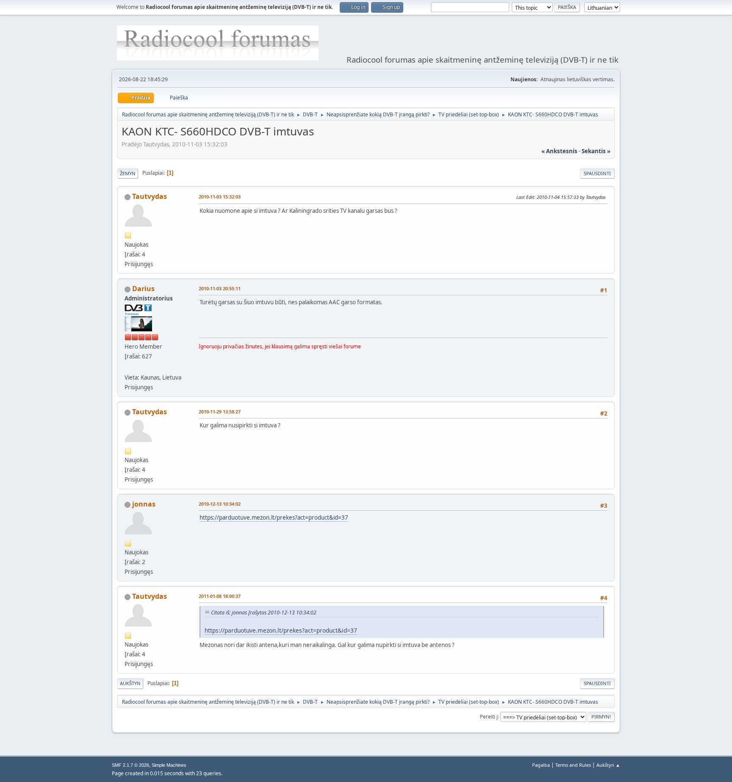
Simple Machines (169, 765)
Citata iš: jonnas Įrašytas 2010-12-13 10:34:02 (263, 612)
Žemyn (128, 173)
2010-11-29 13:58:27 (220, 411)
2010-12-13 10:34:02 (220, 504)
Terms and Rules (573, 765)
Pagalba (541, 765)
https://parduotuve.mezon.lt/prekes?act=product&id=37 (274, 517)
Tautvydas (149, 196)
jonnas (143, 504)
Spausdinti (597, 173)
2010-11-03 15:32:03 (220, 196)
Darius (143, 288)
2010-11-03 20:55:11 (220, 288)
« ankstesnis (559, 151)
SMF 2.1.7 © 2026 (130, 765)
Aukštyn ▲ (608, 765)
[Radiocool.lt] (128, 367)
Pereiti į (489, 716)
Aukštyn (130, 683)
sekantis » (596, 151)
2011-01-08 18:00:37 (220, 596)
